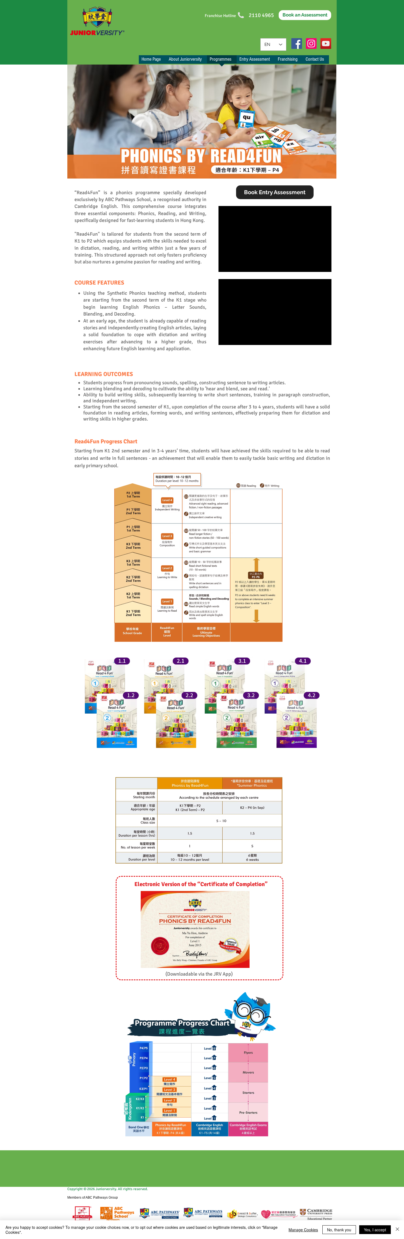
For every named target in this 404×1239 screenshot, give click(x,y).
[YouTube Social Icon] (325, 43)
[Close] (397, 1230)
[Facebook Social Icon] (296, 43)
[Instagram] (311, 43)
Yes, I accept (375, 1229)
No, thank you (339, 1229)
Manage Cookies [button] (303, 1229)
